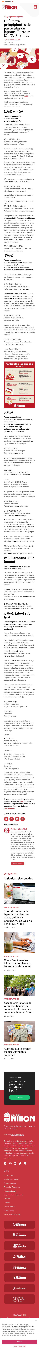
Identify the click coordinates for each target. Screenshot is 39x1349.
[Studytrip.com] (19, 1267)
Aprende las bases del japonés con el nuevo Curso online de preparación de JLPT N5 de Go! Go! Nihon (18, 917)
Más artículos (18, 863)
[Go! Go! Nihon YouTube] (10, 1163)
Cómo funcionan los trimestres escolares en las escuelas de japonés (17, 963)
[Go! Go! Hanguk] (19, 1234)
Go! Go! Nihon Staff (13, 40)
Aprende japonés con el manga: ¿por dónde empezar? (17, 1052)
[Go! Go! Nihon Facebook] (5, 1163)
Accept (19, 1342)
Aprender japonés (16, 17)
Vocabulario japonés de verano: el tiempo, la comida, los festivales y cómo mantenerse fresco (18, 1007)
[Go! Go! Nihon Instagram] (15, 1163)
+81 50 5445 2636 (17, 1135)
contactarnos (9, 809)
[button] (36, 1320)
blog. (22, 801)
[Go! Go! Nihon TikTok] (20, 1163)
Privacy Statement (20, 1346)
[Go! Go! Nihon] (19, 1117)
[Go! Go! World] (19, 1224)
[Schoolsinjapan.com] (19, 1278)
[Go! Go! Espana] (19, 1246)
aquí (26, 96)
